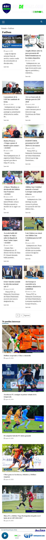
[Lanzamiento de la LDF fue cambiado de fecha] (12, 87)
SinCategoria (7, 276)
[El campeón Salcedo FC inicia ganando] (23, 419)
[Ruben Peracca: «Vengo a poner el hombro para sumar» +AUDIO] (12, 131)
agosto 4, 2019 (9, 51)
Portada (4, 28)
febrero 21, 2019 (31, 291)
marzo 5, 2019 (9, 150)
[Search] (41, 22)
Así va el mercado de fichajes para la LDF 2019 (32, 99)
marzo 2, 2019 (30, 243)
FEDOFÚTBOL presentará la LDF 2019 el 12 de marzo (32, 143)
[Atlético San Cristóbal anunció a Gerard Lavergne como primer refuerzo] (34, 177)
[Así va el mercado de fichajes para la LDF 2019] (34, 87)
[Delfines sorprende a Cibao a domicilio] (23, 339)
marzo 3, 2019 (9, 196)
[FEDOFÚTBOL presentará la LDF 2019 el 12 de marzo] (34, 131)
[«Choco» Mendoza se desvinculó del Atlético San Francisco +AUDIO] (12, 177)
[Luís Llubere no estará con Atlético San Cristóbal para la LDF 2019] (34, 223)
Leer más (6, 67)
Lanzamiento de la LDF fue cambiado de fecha (11, 99)
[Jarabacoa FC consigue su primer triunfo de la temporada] (23, 378)
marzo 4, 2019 (30, 148)
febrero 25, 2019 (9, 289)
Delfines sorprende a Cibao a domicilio (17, 355)
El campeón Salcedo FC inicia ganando (17, 436)
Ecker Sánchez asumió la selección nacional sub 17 (12, 284)
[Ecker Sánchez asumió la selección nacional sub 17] (12, 272)
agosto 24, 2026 (9, 438)
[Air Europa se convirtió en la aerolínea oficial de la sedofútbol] (34, 272)
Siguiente (27, 315)
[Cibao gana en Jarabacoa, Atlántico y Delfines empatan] (23, 458)
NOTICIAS (7, 45)
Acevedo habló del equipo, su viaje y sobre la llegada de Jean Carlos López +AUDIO (10, 238)
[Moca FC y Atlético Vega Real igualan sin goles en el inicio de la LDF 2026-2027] (23, 499)
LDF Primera (7, 91)
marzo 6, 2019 (30, 104)
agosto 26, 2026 (9, 358)
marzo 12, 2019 (31, 60)
